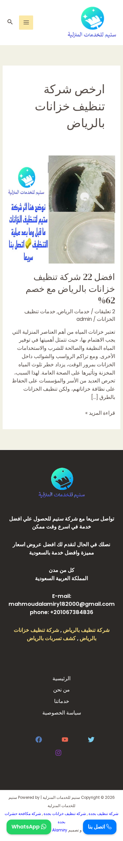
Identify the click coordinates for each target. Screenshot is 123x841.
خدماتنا (61, 701)
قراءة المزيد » (100, 412)
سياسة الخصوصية (61, 712)
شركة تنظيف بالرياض (86, 630)
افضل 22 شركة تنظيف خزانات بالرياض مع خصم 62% (70, 288)
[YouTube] (65, 739)
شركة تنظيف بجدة (103, 813)
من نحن (61, 689)
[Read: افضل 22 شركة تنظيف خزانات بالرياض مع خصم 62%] (61, 209)
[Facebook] (38, 739)
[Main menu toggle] (26, 22)
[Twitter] (91, 739)
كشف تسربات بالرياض (51, 638)
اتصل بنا (97, 826)
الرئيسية (61, 678)
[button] (9, 22)
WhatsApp (26, 826)
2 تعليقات (104, 311)
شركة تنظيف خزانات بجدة (65, 813)
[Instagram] (58, 752)
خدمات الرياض (74, 311)
